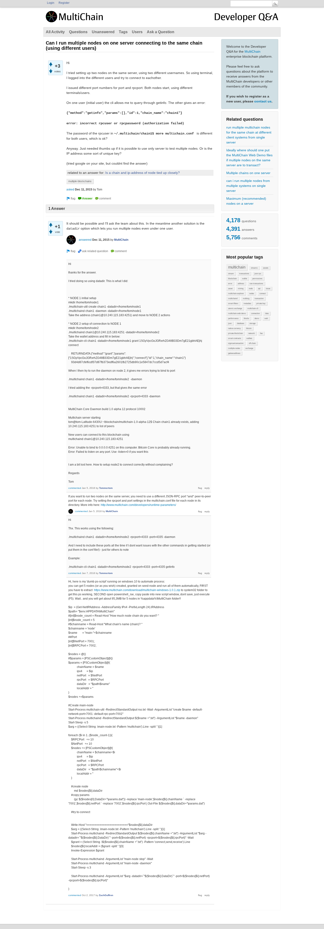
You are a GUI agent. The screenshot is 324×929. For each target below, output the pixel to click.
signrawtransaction (235, 343)
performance (233, 318)
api (259, 288)
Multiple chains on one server (248, 173)
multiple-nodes (234, 348)
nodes (251, 293)
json (229, 323)
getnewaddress (234, 353)
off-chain (252, 343)
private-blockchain (235, 333)
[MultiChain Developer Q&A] (246, 18)
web (266, 318)
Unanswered (103, 32)
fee (261, 333)
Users (137, 32)
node (251, 288)
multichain (236, 267)
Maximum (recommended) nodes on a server (246, 201)
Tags (123, 32)
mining (240, 288)
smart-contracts (234, 338)
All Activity (55, 32)
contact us (263, 101)
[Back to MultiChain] (75, 19)
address (241, 283)
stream (231, 274)
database (240, 323)
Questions (78, 32)
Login (50, 3)
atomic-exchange (235, 308)
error (230, 283)
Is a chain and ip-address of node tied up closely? (142, 173)
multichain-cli (252, 308)
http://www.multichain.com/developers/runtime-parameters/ (138, 505)
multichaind (232, 298)
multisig (246, 298)
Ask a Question (160, 32)
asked (70, 189)
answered (85, 239)
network (251, 333)
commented (74, 488)
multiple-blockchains (80, 181)
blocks (246, 318)
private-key (260, 303)
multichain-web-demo (237, 313)
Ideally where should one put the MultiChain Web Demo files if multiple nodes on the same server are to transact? (249, 157)
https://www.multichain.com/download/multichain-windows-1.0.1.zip (137, 590)
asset (230, 288)
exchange (249, 348)
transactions (244, 274)
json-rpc (258, 274)
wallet (244, 278)
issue (268, 288)
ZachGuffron (106, 895)
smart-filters (233, 303)
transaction (259, 298)
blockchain (232, 278)
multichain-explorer (236, 293)
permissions (257, 278)
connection (255, 313)
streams (254, 268)
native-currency (234, 328)
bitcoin (248, 328)
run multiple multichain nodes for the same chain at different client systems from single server (248, 134)
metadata (247, 303)
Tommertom (106, 488)
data (266, 313)
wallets (249, 338)
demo (257, 318)
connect (262, 293)
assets (265, 268)
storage (252, 323)
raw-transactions (256, 283)
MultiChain (252, 51)
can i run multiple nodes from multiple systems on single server (248, 186)
